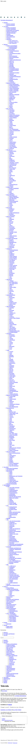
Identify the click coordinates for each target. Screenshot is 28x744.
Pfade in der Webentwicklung (13, 585)
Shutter (10, 384)
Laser (10, 337)
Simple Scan (12, 386)
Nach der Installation (11, 29)
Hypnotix (11, 239)
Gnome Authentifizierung (15, 59)
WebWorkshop (6, 485)
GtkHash (11, 63)
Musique (11, 274)
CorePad (11, 438)
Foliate (10, 121)
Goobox (11, 342)
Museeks (11, 275)
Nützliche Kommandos (11, 483)
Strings (10, 473)
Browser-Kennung (10, 25)
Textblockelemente (13, 490)
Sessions (11, 580)
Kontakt (5, 622)
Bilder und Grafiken (13, 497)
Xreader (11, 124)
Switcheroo (11, 361)
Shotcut (11, 311)
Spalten (11, 527)
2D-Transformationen (14, 541)
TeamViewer (12, 215)
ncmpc (10, 278)
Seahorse (11, 58)
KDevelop (11, 422)
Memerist (11, 360)
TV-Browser (12, 244)
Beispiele (11, 563)
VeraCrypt (11, 62)
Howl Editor (12, 440)
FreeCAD (11, 379)
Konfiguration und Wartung (12, 30)
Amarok (11, 264)
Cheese (10, 325)
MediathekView (12, 242)
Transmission (12, 228)
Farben (10, 535)
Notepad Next (12, 428)
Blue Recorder (12, 329)
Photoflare (11, 356)
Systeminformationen (14, 68)
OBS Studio (12, 327)
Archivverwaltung (13, 102)
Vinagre (11, 211)
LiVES (10, 315)
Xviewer (11, 351)
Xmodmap (11, 81)
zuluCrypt (11, 61)
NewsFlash (11, 226)
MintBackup (12, 98)
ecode (10, 419)
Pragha (10, 271)
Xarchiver (11, 103)
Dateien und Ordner (10, 83)
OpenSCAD (12, 381)
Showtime (11, 291)
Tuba (10, 217)
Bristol (10, 296)
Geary (10, 190)
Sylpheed (11, 193)
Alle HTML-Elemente (14, 487)
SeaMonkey (12, 160)
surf (10, 176)
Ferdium (11, 205)
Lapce (10, 418)
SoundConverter (13, 302)
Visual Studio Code (13, 413)
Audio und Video (13, 504)
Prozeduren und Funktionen (15, 551)
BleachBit (11, 66)
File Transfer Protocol (11, 604)
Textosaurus (12, 426)
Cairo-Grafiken (12, 621)
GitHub (7, 719)
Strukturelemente (13, 506)
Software (5, 44)
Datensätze (11, 612)
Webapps (11, 185)
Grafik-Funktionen (13, 582)
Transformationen (13, 514)
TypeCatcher (12, 144)
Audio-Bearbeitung (10, 295)
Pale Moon (11, 179)
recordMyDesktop (13, 332)
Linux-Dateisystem (10, 36)
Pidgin (10, 203)
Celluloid (11, 280)
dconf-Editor (12, 67)
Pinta (10, 364)
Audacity (11, 301)
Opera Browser (12, 165)
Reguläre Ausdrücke (13, 562)
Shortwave (11, 246)
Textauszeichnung (13, 492)
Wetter (10, 400)
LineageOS (8, 39)
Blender (11, 372)
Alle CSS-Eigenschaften (14, 521)
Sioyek (10, 126)
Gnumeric (11, 131)
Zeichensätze (12, 494)
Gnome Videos (12, 287)
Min (10, 172)
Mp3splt (11, 305)
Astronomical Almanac (14, 404)
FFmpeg (11, 322)
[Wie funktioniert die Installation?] (15, 709)
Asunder (11, 338)
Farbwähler (11, 388)
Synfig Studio (12, 375)
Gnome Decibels (13, 257)
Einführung (11, 208)
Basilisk (11, 178)
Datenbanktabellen (13, 611)
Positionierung (12, 530)
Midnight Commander (14, 94)
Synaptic (11, 52)
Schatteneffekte (12, 539)
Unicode (8, 584)
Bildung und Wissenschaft (12, 395)
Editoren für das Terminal (15, 447)
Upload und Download (14, 576)
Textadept (11, 432)
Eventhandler (12, 559)
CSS (7, 519)
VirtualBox (11, 456)
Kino (10, 319)
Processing (11, 373)
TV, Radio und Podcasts (11, 238)
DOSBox (11, 462)
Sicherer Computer (10, 23)
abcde (10, 348)
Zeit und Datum (12, 482)
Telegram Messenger (14, 197)
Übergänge (11, 542)
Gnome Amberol (13, 256)
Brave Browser (12, 167)
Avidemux (11, 316)
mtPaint (11, 368)
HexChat (11, 221)
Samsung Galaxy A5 (14, 41)
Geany (10, 420)
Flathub (19, 709)
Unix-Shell (5, 467)
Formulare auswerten (14, 575)
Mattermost (11, 199)
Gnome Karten (12, 399)
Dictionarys (11, 595)
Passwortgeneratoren (14, 57)
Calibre (10, 122)
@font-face (11, 524)
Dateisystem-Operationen (12, 468)
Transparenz (12, 537)
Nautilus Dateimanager (14, 85)
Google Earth (12, 396)
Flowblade (11, 310)
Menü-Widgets (12, 617)
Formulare (11, 501)
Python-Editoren (10, 587)
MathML (8, 518)
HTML (8, 486)
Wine (10, 454)
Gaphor (11, 139)
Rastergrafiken (12, 517)
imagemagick (12, 363)
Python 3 (5, 586)
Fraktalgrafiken (12, 390)
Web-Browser (9, 149)
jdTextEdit (11, 427)
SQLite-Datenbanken (11, 608)
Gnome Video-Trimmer (14, 318)
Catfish (10, 104)
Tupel (10, 594)
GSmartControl (12, 75)
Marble (10, 397)
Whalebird (11, 219)
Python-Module (9, 607)
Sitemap (5, 625)
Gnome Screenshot (13, 382)
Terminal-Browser (13, 184)
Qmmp (10, 252)
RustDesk (11, 214)
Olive (10, 320)
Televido (11, 243)
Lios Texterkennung (13, 129)
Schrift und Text (13, 523)
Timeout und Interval (14, 554)
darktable (11, 355)
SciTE (10, 442)
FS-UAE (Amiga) (13, 464)
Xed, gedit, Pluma (13, 433)
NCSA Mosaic (12, 180)
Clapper (11, 289)
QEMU (11, 458)
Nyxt (10, 174)
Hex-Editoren (12, 449)
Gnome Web (12, 169)
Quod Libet (11, 269)
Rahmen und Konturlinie (14, 531)
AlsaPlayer (11, 255)
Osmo (10, 135)
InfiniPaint (11, 366)
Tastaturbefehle (9, 35)
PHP (7, 564)
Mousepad (11, 436)
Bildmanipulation (13, 540)
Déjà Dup (11, 99)
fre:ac (10, 341)
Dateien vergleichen (13, 450)
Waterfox (11, 152)
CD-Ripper (8, 333)
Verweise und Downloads (15, 496)
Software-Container (10, 451)
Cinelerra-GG (12, 313)
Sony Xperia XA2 (13, 40)
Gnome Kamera (12, 324)
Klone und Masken (13, 513)
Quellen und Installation (11, 45)
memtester (11, 74)
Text (10, 510)
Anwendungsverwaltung (14, 53)
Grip (10, 345)
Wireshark (11, 237)
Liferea (10, 225)
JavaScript (8, 546)
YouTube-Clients (13, 232)
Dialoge (11, 555)
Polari (10, 220)
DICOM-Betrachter (13, 391)
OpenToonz (12, 374)
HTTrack (11, 230)
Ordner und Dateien (13, 481)
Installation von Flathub (6, 709)
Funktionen (11, 478)
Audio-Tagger (12, 304)
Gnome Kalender (13, 137)
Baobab (11, 71)
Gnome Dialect (12, 142)
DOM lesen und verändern (15, 558)
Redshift (11, 80)
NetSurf (11, 181)
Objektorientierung (10, 605)
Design (10, 378)
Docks (10, 54)
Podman (11, 460)
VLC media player (13, 283)
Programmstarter (13, 48)
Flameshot (11, 383)
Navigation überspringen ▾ (7, 20)
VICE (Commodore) (14, 463)
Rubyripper (11, 346)
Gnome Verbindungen (14, 212)
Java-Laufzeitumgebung (14, 453)
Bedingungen (12, 569)
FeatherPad (11, 437)
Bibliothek (11, 120)
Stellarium (11, 401)
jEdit (10, 423)
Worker (11, 93)
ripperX (11, 343)
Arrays (10, 474)
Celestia (11, 402)
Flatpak (10, 704)
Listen (10, 499)
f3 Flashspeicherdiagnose (15, 76)
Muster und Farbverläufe (14, 512)
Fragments (11, 229)
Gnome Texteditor (13, 435)
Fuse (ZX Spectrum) (14, 465)
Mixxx (10, 300)
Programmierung (10, 408)
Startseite (5, 22)
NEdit (10, 444)
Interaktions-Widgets (14, 616)
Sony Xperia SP (13, 43)
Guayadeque (12, 260)
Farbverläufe (12, 536)
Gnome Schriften (13, 147)
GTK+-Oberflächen (10, 613)
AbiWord (11, 112)
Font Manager (12, 146)
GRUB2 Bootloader (11, 32)
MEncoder (11, 323)
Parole (10, 286)
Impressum (8, 623)
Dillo (10, 183)
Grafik (7, 350)
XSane (10, 387)
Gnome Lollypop (13, 265)
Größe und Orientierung (14, 528)
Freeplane (11, 138)
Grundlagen (12, 489)
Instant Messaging (10, 194)
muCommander (12, 92)
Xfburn (10, 107)
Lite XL (11, 415)
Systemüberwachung (14, 70)
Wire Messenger (13, 198)
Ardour (10, 298)
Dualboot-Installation (11, 27)
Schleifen (11, 477)
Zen (10, 157)
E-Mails (11, 581)
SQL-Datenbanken (13, 578)
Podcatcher (11, 247)
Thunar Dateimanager (14, 88)
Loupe (10, 352)
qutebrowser (12, 175)
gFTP (10, 234)
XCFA (10, 347)
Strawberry (11, 261)
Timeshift (11, 65)
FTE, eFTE (11, 445)
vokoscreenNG (12, 328)
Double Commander (13, 90)
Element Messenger (13, 201)
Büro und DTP (9, 108)
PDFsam (11, 128)
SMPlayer (11, 284)
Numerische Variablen (14, 590)
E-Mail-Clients (9, 187)
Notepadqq (11, 429)
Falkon (10, 170)
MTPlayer (11, 241)
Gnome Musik (12, 266)
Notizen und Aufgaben (14, 115)
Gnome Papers (12, 125)
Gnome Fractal (12, 202)
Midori (10, 158)
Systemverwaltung (10, 49)
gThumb (11, 359)
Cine (10, 292)
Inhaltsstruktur (12, 495)
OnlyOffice (11, 111)
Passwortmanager (13, 56)
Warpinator (11, 95)
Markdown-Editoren (13, 116)
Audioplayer (9, 248)
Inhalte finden (9, 626)
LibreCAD (11, 377)
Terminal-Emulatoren (14, 50)
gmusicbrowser (12, 268)
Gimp (10, 354)
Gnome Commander (13, 89)
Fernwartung (9, 207)
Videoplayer (9, 279)
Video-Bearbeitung (10, 306)
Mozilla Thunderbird (14, 188)
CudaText (11, 417)
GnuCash (11, 133)
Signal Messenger (13, 196)
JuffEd (10, 431)
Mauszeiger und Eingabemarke (16, 544)
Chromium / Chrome (14, 162)
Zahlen (10, 472)
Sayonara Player (13, 259)
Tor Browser (12, 161)
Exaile (10, 270)
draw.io (11, 140)
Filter (10, 515)
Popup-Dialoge (12, 620)
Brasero (11, 106)
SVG (7, 505)
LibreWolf (11, 153)
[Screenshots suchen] (4, 690)
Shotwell (11, 370)
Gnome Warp (12, 97)
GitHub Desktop (13, 235)
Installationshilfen (13, 47)
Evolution (11, 134)
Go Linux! (5, 26)
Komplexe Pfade (13, 509)
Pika (10, 101)
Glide (10, 288)
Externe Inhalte (12, 503)
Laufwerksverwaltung (14, 72)
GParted (11, 77)
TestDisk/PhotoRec (13, 79)
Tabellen (11, 500)
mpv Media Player (13, 282)
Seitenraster (11, 526)
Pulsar (10, 410)
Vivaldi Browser (13, 164)
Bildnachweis (9, 627)
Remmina (11, 210)
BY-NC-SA (10, 742)
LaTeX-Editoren (13, 117)
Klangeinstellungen (13, 250)
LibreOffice (12, 110)
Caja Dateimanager (13, 86)
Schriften (8, 34)
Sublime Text (12, 414)
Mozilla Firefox (12, 151)
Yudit (10, 446)
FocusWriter (12, 113)
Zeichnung (11, 365)
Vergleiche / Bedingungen (15, 549)
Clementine (11, 262)
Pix (10, 357)
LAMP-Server (12, 566)
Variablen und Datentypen (15, 548)
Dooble (11, 171)
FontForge (11, 148)
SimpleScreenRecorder (14, 330)
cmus (10, 277)
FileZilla (11, 233)
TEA (10, 441)
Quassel (11, 223)
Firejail (10, 459)
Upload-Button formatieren (15, 545)
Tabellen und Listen (13, 533)
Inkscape (11, 369)
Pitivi (10, 309)
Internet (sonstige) (10, 216)
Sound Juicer (12, 336)
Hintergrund (12, 532)
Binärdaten (8, 603)
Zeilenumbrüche (13, 491)
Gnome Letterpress (13, 393)
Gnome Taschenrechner (14, 130)
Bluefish (11, 424)
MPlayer (11, 293)
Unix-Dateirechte (10, 469)
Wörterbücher (12, 143)
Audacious (11, 251)
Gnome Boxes (12, 455)
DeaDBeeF (11, 253)
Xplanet (11, 392)
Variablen (11, 568)
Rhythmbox (12, 273)
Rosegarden (12, 297)
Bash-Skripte (9, 471)
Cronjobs (8, 38)
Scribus (11, 119)
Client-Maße (12, 557)
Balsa (10, 192)
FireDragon (11, 156)
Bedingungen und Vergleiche (15, 476)
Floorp (10, 155)
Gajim (10, 206)
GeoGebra (11, 405)
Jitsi (10, 224)
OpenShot (11, 307)
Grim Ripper (12, 339)
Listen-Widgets (12, 618)
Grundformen (12, 508)
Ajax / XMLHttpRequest (15, 560)
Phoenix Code (12, 411)
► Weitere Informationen (20, 695)
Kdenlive (11, 314)
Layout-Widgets (12, 614)
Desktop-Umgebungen (11, 31)
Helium (11, 166)
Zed (10, 409)
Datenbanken (12, 609)
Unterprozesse (12, 480)
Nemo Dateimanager (14, 84)
